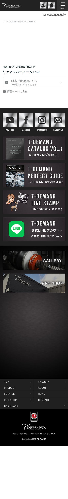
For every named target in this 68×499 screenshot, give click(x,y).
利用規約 (23, 434)
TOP (4, 22)
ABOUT (42, 388)
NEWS (41, 394)
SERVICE (9, 394)
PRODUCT (10, 388)
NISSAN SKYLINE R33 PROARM (22, 22)
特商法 (15, 434)
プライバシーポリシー (38, 434)
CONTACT (43, 400)
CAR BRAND (11, 406)
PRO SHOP (10, 400)
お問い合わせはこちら (24, 82)
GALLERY (43, 382)
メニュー (62, 8)
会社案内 (52, 434)
